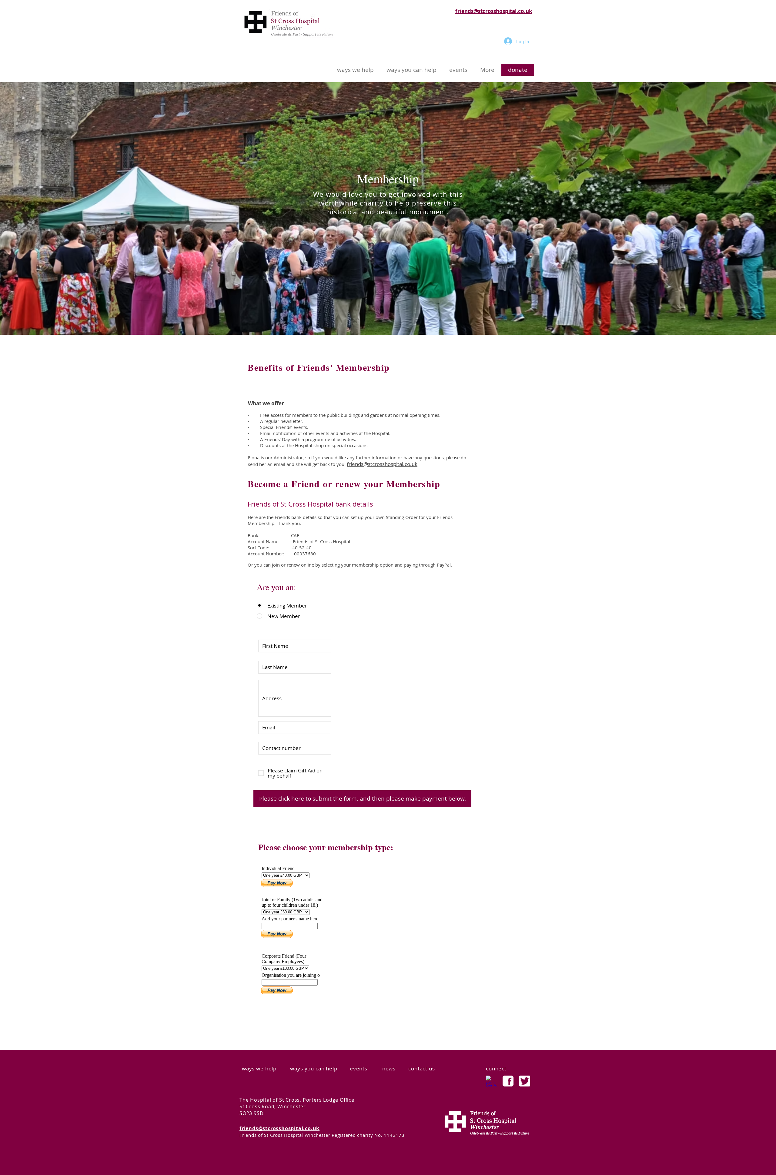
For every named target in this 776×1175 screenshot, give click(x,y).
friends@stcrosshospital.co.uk (493, 11)
